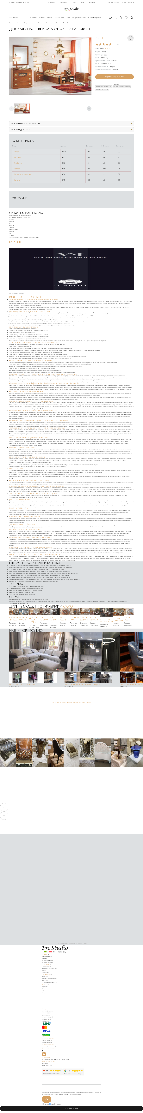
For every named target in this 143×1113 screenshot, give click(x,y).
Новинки (42, 18)
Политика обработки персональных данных (89, 1092)
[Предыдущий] (11, 108)
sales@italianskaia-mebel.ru (49, 1047)
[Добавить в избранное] (16, 612)
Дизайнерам (45, 981)
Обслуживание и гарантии (49, 968)
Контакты (92, 2)
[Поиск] (121, 17)
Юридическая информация (49, 983)
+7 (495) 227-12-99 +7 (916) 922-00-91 (120, 2)
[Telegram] (42, 1051)
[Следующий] (89, 108)
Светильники (59, 18)
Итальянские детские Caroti (121, 86)
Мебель (50, 18)
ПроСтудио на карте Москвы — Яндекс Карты (71, 943)
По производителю (78, 18)
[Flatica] (71, 1054)
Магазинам (45, 977)
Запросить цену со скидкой (114, 77)
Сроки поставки (46, 966)
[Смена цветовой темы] (115, 17)
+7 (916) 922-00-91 (47, 1043)
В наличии (33, 18)
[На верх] (46, 1099)
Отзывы (44, 989)
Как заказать (63, 2)
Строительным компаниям (49, 979)
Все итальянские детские (103, 86)
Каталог (15, 17)
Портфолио (51, 2)
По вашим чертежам (94, 18)
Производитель (102, 48)
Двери (68, 18)
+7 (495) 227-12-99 (47, 1041)
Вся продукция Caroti (102, 90)
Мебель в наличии (47, 956)
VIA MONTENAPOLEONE (18, 294)
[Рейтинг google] (73, 1075)
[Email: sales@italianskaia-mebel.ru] (110, 17)
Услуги (74, 2)
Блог (82, 2)
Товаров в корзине (72, 1108)
